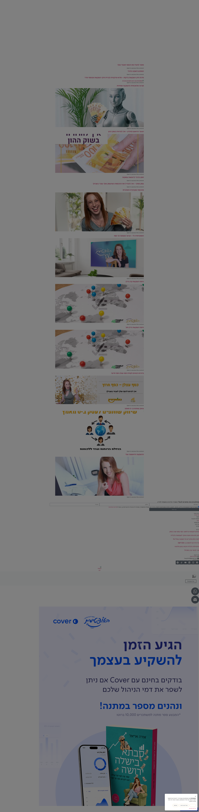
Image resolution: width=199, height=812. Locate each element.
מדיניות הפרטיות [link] (192, 808)
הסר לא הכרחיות (184, 805)
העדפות (175, 805)
